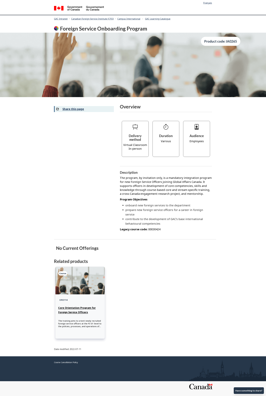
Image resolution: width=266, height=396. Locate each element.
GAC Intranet (61, 18)
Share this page (73, 109)
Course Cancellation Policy (66, 362)
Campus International (128, 18)
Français (207, 2)
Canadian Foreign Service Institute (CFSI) (92, 18)
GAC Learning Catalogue (157, 18)
